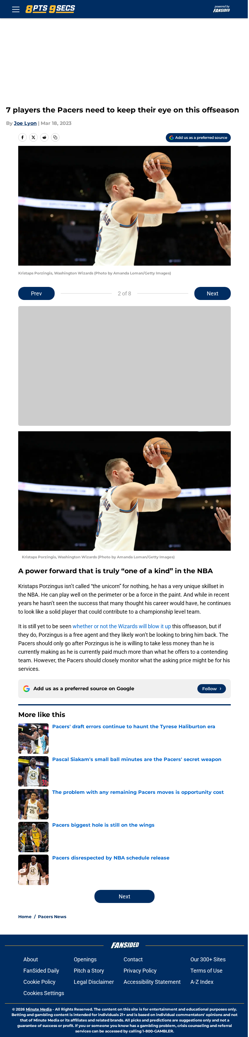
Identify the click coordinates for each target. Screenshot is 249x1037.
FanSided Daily (41, 970)
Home (25, 916)
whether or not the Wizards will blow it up (122, 626)
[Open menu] (15, 9)
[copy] (55, 137)
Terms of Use (206, 970)
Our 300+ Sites (208, 959)
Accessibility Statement (152, 982)
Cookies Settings (43, 993)
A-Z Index (201, 982)
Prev (36, 293)
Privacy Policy (140, 970)
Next (212, 293)
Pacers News (52, 916)
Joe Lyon (25, 123)
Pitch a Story (89, 970)
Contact (133, 959)
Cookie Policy (39, 982)
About (30, 959)
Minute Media (39, 1009)
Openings (85, 959)
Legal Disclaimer (94, 982)
